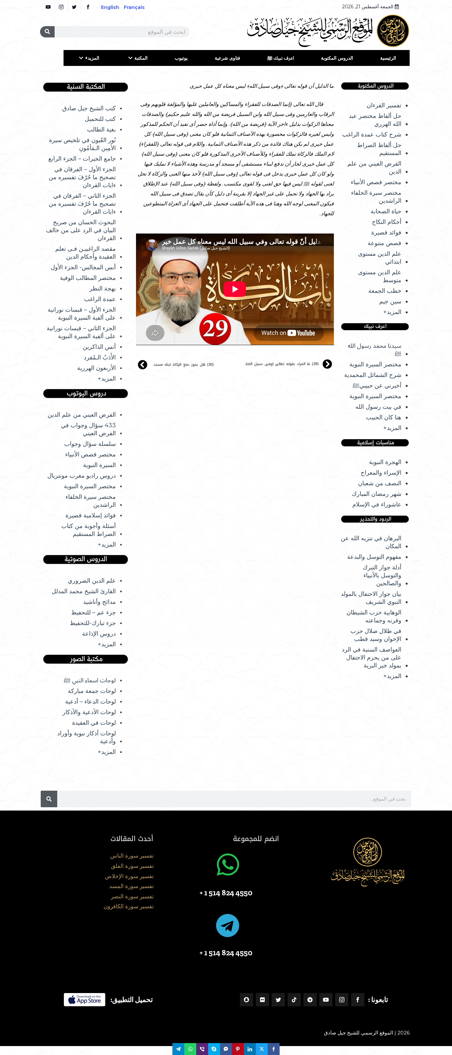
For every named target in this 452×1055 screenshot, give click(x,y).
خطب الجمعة (384, 290)
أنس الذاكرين (99, 346)
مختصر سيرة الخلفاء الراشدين (376, 196)
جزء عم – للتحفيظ (93, 612)
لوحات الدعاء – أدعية (90, 701)
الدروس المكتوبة (337, 58)
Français (139, 7)
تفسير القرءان (384, 105)
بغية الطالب (101, 129)
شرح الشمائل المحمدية (372, 375)
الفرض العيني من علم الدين (374, 167)
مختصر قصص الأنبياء (376, 182)
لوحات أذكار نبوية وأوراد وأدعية (86, 737)
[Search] (47, 31)
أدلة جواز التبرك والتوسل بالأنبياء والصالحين (382, 575)
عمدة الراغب (100, 299)
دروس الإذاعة (99, 633)
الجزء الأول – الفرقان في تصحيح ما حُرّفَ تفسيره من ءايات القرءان (82, 177)
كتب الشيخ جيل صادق (89, 108)
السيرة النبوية (99, 465)
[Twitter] (278, 999)
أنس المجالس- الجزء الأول (83, 267)
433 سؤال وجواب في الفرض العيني (88, 429)
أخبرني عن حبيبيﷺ (377, 385)
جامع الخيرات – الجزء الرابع (82, 158)
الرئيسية (388, 58)
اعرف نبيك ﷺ (280, 58)
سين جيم (390, 301)
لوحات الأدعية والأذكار (89, 712)
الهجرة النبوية (385, 462)
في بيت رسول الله (378, 406)
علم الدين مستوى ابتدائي (379, 257)
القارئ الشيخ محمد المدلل (84, 591)
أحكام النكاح (386, 222)
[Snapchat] (246, 999)
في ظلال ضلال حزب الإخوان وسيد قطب (375, 635)
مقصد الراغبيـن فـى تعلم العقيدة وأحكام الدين (85, 252)
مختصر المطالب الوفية (88, 278)
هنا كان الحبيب (383, 417)
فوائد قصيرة (386, 232)
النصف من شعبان (379, 483)
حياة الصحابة (386, 211)
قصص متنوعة (384, 243)
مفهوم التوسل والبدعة (374, 556)
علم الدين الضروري (92, 580)
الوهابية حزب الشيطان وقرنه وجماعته (373, 616)
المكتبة (141, 58)
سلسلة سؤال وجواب (90, 444)
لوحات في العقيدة (94, 722)
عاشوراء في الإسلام (376, 504)
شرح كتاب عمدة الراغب (371, 134)
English (110, 7)
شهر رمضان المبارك (376, 494)
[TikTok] (294, 999)
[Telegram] (310, 999)
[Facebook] (357, 999)
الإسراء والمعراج (381, 472)
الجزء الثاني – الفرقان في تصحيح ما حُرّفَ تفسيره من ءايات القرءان (82, 203)
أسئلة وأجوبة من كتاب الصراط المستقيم (88, 530)
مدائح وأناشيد (99, 602)
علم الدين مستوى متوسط (379, 276)
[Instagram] (341, 999)
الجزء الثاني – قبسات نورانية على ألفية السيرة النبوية (81, 332)
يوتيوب (181, 58)
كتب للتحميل (100, 119)
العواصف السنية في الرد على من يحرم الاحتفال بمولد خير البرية (371, 657)
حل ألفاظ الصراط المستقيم (379, 149)
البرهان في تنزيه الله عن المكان (371, 542)
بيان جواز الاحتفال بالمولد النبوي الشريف (371, 598)
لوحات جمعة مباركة (92, 691)
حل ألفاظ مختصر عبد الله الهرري (375, 120)
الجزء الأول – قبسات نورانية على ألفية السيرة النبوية (82, 313)
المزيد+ (92, 58)
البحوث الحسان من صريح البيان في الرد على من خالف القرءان (81, 230)
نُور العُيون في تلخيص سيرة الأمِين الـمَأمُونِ (82, 144)
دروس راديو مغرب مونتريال (81, 475)
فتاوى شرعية (227, 58)
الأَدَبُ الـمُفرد (100, 357)
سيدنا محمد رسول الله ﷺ (374, 349)
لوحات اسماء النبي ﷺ (90, 680)
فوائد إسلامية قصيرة (91, 515)
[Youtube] (326, 999)
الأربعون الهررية (96, 368)
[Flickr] (262, 999)
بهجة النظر (102, 288)
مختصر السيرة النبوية (375, 364)
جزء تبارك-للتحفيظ (93, 623)
